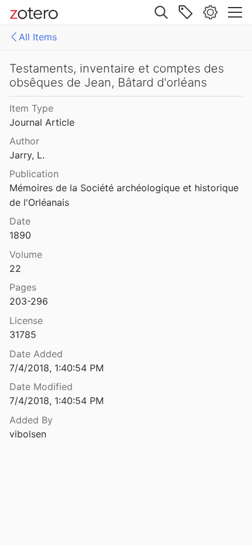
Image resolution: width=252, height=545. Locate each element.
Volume (25, 254)
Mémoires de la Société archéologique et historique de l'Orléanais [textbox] (125, 195)
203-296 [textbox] (28, 301)
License (26, 320)
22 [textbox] (15, 268)
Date (19, 221)
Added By (31, 420)
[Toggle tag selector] (185, 12)
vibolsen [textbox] (27, 434)
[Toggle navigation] (235, 12)
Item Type (31, 108)
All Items (38, 37)
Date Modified (41, 386)
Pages (22, 287)
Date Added (36, 354)
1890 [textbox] (20, 235)
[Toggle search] (161, 12)
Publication (34, 174)
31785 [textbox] (22, 334)
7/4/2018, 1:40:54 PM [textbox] (56, 368)
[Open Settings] (210, 12)
